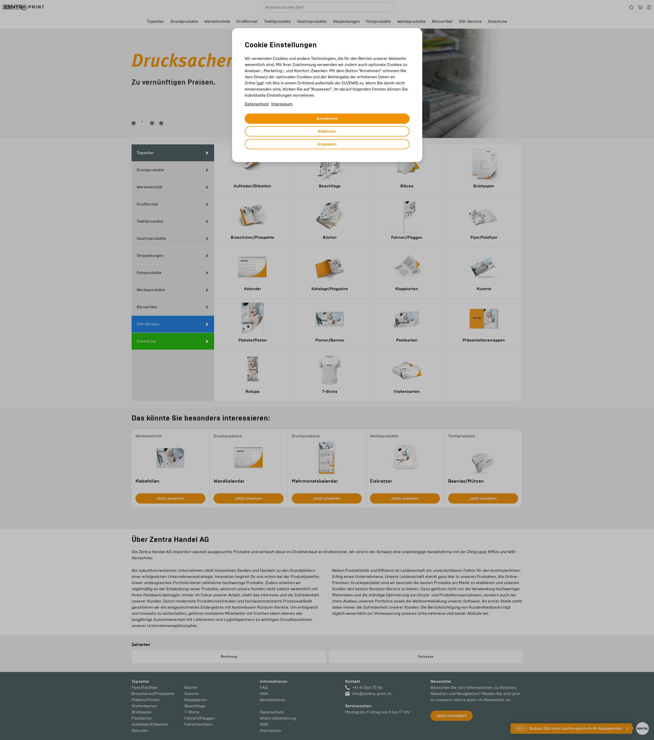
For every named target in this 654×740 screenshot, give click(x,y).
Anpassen (327, 144)
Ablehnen (327, 131)
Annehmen (327, 118)
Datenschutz (257, 103)
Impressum (282, 103)
